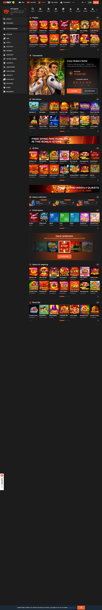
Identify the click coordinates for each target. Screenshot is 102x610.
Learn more (72, 607)
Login (89, 2)
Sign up (96, 2)
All (97, 17)
